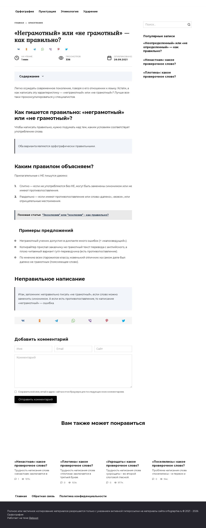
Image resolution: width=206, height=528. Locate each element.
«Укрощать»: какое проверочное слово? (122, 463)
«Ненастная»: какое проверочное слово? (159, 61)
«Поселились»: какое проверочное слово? (168, 463)
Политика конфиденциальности (83, 496)
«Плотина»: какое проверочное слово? (159, 74)
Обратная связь (43, 496)
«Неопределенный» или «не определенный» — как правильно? (165, 47)
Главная (21, 496)
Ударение (90, 11)
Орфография (24, 11)
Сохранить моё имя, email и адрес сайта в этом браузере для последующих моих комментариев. (71, 392)
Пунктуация (47, 11)
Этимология (70, 11)
